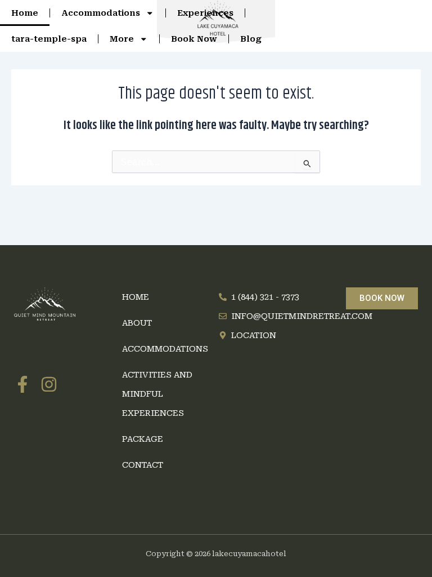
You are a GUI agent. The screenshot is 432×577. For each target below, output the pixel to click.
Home (24, 13)
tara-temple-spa (49, 39)
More (122, 39)
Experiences (205, 13)
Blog (251, 39)
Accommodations (100, 13)
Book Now (194, 39)
